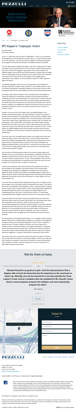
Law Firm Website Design (65, 407)
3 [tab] (40, 293)
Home (31, 6)
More (72, 6)
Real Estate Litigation (63, 54)
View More (38, 299)
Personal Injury (61, 49)
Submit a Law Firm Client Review (38, 304)
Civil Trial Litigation (62, 47)
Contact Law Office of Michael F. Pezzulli (70, 2)
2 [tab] (38, 293)
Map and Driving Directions (10, 371)
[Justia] (5, 382)
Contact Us (54, 6)
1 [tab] (36, 293)
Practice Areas (61, 43)
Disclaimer (50, 357)
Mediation (60, 52)
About (38, 6)
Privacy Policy (58, 357)
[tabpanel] (9, 33)
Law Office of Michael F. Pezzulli (20, 407)
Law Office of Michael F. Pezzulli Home (14, 3)
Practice (45, 6)
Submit (57, 347)
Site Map (65, 357)
